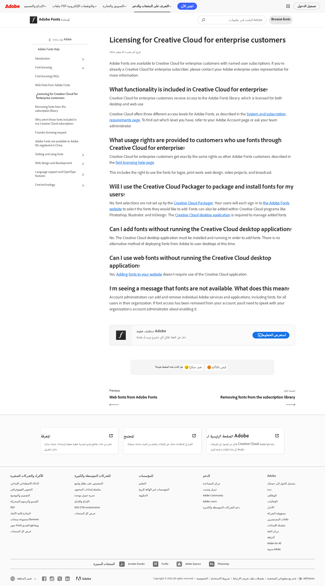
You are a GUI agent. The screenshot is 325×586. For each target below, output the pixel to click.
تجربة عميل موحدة (85, 495)
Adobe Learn (210, 501)
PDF (12, 507)
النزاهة (271, 537)
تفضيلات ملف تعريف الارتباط (248, 578)
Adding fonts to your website (139, 275)
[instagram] (52, 578)
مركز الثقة (273, 531)
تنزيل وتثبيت (210, 489)
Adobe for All (274, 543)
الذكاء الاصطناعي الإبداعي (24, 483)
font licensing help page (135, 163)
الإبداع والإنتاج (82, 501)
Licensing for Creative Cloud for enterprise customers (57, 96)
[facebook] (44, 578)
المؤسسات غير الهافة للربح (154, 489)
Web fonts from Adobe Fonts (52, 85)
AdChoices (309, 578)
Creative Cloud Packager (193, 204)
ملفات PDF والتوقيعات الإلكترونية (73, 6)
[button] (288, 6)
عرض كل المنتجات (20, 531)
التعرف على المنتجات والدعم (150, 6)
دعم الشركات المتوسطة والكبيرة (221, 507)
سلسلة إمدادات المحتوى (88, 489)
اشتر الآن (187, 6)
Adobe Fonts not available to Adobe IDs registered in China (56, 144)
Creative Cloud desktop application (202, 216)
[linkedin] (67, 578)
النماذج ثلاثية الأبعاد (20, 513)
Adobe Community (213, 495)
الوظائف (272, 495)
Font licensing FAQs (47, 77)
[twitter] (59, 578)
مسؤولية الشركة (276, 513)
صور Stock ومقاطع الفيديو (24, 525)
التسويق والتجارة (113, 6)
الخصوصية (202, 578)
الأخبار (270, 507)
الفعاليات (272, 501)
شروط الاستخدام (220, 578)
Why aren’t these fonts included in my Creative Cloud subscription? (55, 122)
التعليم (142, 483)
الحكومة (143, 495)
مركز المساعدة (211, 483)
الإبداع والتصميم (34, 6)
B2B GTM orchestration (87, 507)
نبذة (269, 489)
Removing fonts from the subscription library (50, 109)
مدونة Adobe (274, 549)
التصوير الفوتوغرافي (21, 489)
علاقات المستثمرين (278, 519)
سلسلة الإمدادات (276, 525)
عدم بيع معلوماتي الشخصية (281, 578)
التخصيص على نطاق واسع (89, 483)
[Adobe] (12, 6)
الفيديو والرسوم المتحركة (24, 501)
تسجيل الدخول (306, 6)
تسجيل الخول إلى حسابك (281, 483)
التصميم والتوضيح (20, 495)
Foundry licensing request (50, 133)
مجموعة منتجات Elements (24, 519)
